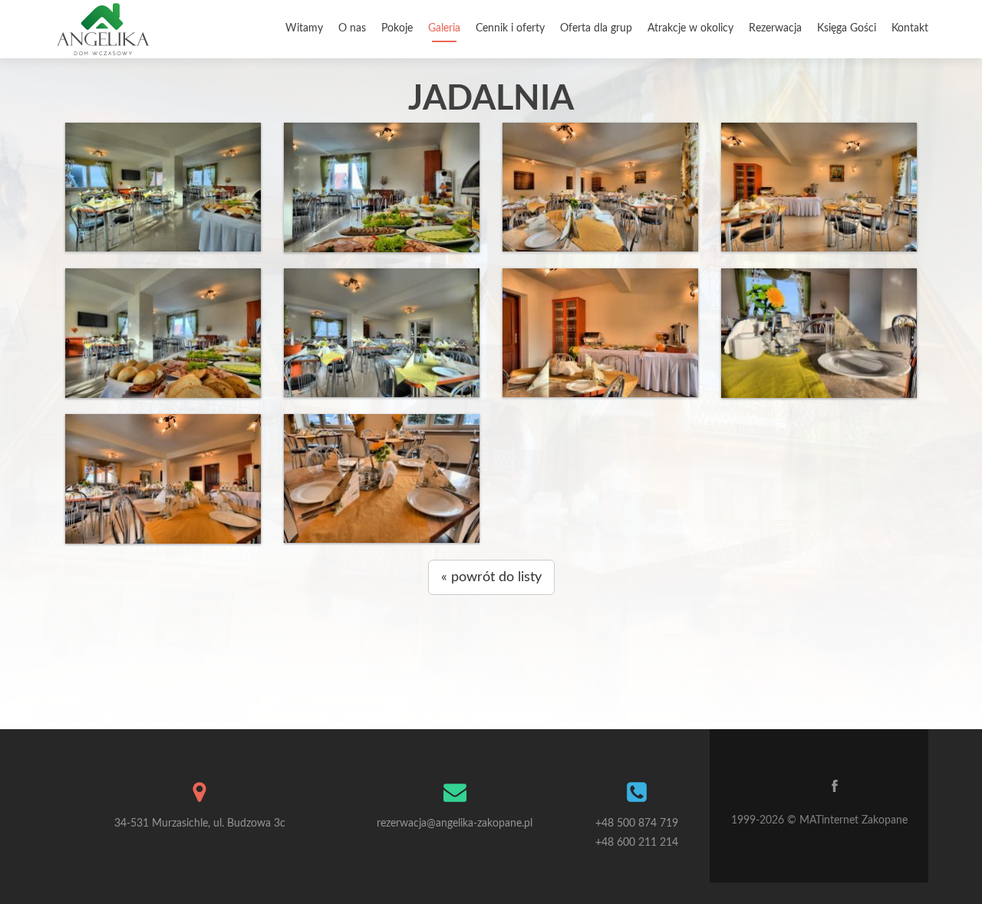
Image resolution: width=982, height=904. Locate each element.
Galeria (444, 28)
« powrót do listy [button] (491, 577)
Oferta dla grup (596, 28)
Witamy (304, 28)
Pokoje (397, 28)
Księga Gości (846, 28)
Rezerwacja (775, 28)
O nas (352, 28)
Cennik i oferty (510, 28)
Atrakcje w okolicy (690, 28)
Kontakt (909, 28)
